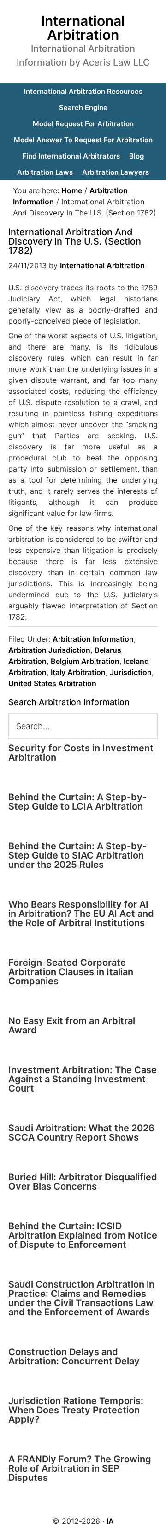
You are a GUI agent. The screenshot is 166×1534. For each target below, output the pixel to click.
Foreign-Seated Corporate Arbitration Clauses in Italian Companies (70, 972)
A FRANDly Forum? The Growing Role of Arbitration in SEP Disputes (79, 1468)
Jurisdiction (131, 672)
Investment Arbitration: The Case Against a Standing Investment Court (82, 1079)
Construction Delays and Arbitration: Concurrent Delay (74, 1356)
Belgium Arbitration (85, 661)
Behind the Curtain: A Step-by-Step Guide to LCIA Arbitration (77, 802)
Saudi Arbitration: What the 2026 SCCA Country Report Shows (81, 1133)
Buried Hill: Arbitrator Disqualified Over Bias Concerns (82, 1182)
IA (110, 1521)
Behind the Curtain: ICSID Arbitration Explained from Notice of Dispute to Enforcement (82, 1235)
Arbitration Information (93, 639)
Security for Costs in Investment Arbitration (81, 752)
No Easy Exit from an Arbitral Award (71, 1025)
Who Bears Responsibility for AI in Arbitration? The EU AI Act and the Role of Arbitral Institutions (81, 913)
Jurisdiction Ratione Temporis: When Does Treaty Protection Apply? (75, 1410)
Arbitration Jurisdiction (49, 650)
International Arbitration (83, 27)
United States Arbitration (52, 683)
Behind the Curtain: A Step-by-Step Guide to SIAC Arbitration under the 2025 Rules (77, 855)
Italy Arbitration (78, 672)
